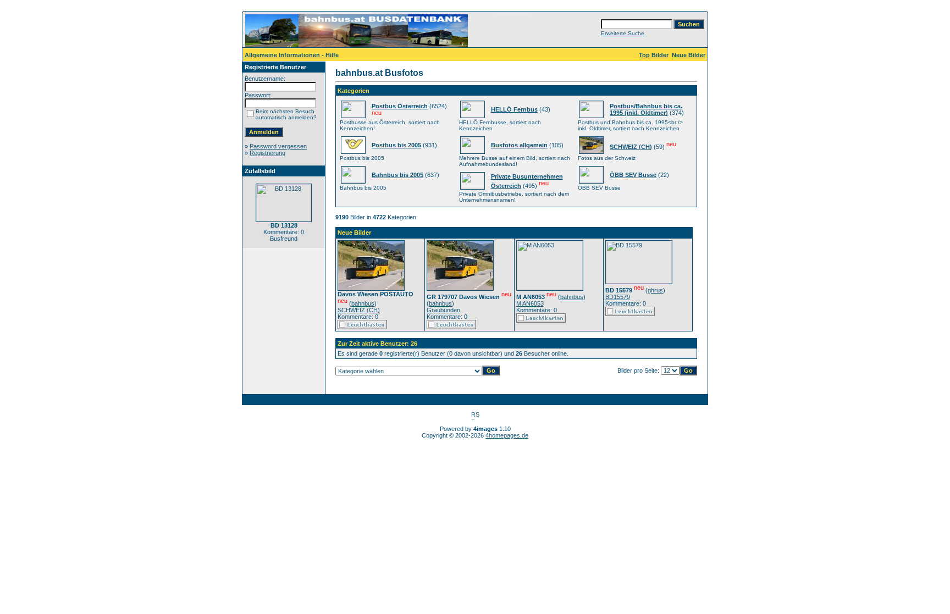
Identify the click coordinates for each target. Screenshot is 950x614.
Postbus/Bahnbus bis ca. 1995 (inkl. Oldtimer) (646, 109)
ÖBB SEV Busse (633, 175)
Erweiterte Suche (622, 33)
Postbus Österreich (400, 106)
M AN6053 (530, 303)
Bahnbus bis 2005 (397, 175)
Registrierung (267, 153)
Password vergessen (278, 146)
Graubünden (443, 310)
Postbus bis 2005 (396, 145)
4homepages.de (506, 435)
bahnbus (362, 303)
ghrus (655, 290)
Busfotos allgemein (519, 145)
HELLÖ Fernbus (514, 109)
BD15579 (617, 297)
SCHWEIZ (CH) (631, 146)
